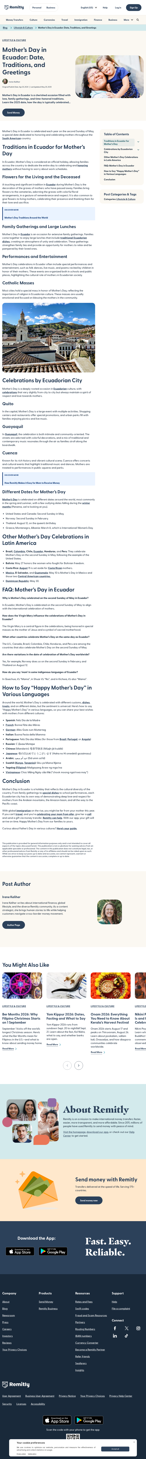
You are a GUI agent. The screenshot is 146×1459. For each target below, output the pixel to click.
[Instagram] (138, 1328)
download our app (97, 1131)
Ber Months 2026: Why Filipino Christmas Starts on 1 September (21, 1018)
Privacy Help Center (120, 1395)
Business (50, 7)
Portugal (72, 739)
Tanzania (29, 762)
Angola (86, 739)
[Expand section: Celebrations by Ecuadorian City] (138, 149)
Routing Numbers (85, 1328)
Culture (33, 19)
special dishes (50, 792)
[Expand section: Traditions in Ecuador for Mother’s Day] (138, 141)
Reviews (7, 1342)
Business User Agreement (39, 1395)
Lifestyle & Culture (125, 199)
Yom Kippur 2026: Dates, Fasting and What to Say (66, 1016)
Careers (7, 1328)
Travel (64, 19)
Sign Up (134, 7)
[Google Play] (53, 1251)
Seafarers (81, 1363)
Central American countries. (34, 576)
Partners (80, 1322)
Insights (79, 1369)
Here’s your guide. (67, 828)
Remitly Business (48, 1308)
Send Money (13, 112)
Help (105, 7)
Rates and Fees (84, 1301)
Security (7, 1403)
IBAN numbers (83, 1335)
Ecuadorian (60, 388)
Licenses (21, 1403)
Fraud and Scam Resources (91, 1315)
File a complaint (121, 1308)
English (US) (87, 7)
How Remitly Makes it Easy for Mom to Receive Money (32, 482)
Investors (7, 1335)
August (23, 567)
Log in (118, 7)
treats (5, 705)
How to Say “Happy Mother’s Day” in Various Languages (121, 172)
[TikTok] (126, 1336)
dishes (86, 702)
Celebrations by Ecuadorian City (118, 150)
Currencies (49, 19)
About (5, 1301)
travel (19, 814)
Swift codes (82, 1308)
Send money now (89, 1200)
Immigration (80, 19)
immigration (23, 810)
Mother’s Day (10, 499)
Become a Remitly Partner (90, 1349)
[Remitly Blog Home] (14, 8)
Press (5, 1322)
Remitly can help (52, 817)
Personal (36, 7)
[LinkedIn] (115, 1336)
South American (11, 138)
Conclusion (109, 179)
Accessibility (38, 1403)
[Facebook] (115, 1328)
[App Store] (20, 1251)
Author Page (13, 925)
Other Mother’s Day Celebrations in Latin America (121, 158)
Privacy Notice (67, 1395)
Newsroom (8, 1315)
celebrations (9, 392)
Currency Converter (86, 1342)
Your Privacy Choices (14, 1349)
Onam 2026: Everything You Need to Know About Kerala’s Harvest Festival (110, 1018)
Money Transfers (14, 19)
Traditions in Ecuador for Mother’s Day (116, 142)
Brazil (63, 739)
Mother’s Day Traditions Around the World (26, 217)
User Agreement (11, 1395)
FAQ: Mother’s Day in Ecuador (119, 165)
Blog (5, 1308)
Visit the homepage (74, 1131)
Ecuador (51, 184)
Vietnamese (13, 772)
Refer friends (82, 1356)
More (126, 19)
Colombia (19, 551)
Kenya (19, 762)
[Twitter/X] (126, 1328)
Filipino (21, 767)
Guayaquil (11, 434)
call (89, 814)
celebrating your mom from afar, (56, 814)
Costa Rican (55, 567)
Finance (98, 19)
